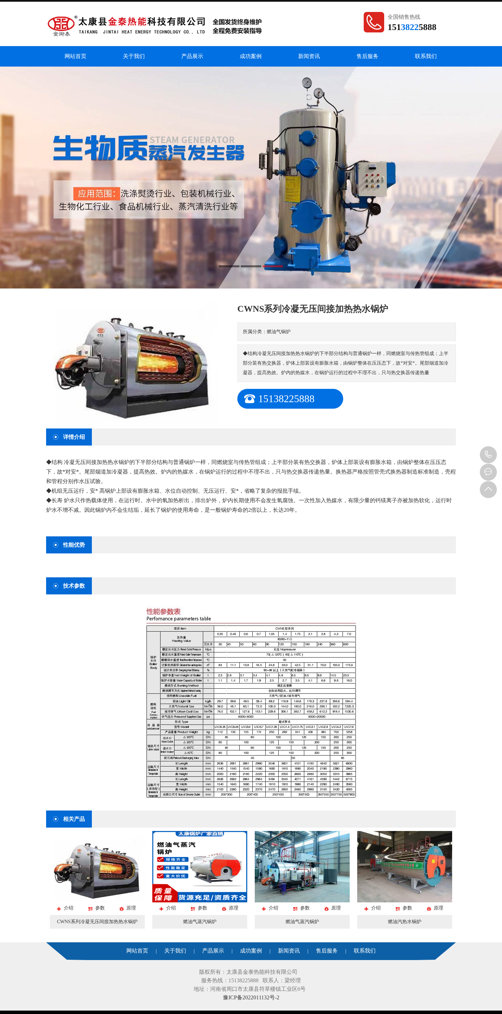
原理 (131, 908)
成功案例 (251, 56)
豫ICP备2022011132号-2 (251, 997)
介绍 (68, 908)
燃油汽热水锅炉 (404, 921)
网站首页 (75, 56)
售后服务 (367, 56)
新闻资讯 (309, 56)
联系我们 (426, 56)
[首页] (155, 24)
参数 (100, 908)
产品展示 (192, 56)
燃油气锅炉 (279, 331)
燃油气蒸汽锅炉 (200, 921)
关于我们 (134, 56)
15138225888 (488, 454)
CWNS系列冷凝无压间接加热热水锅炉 (97, 921)
